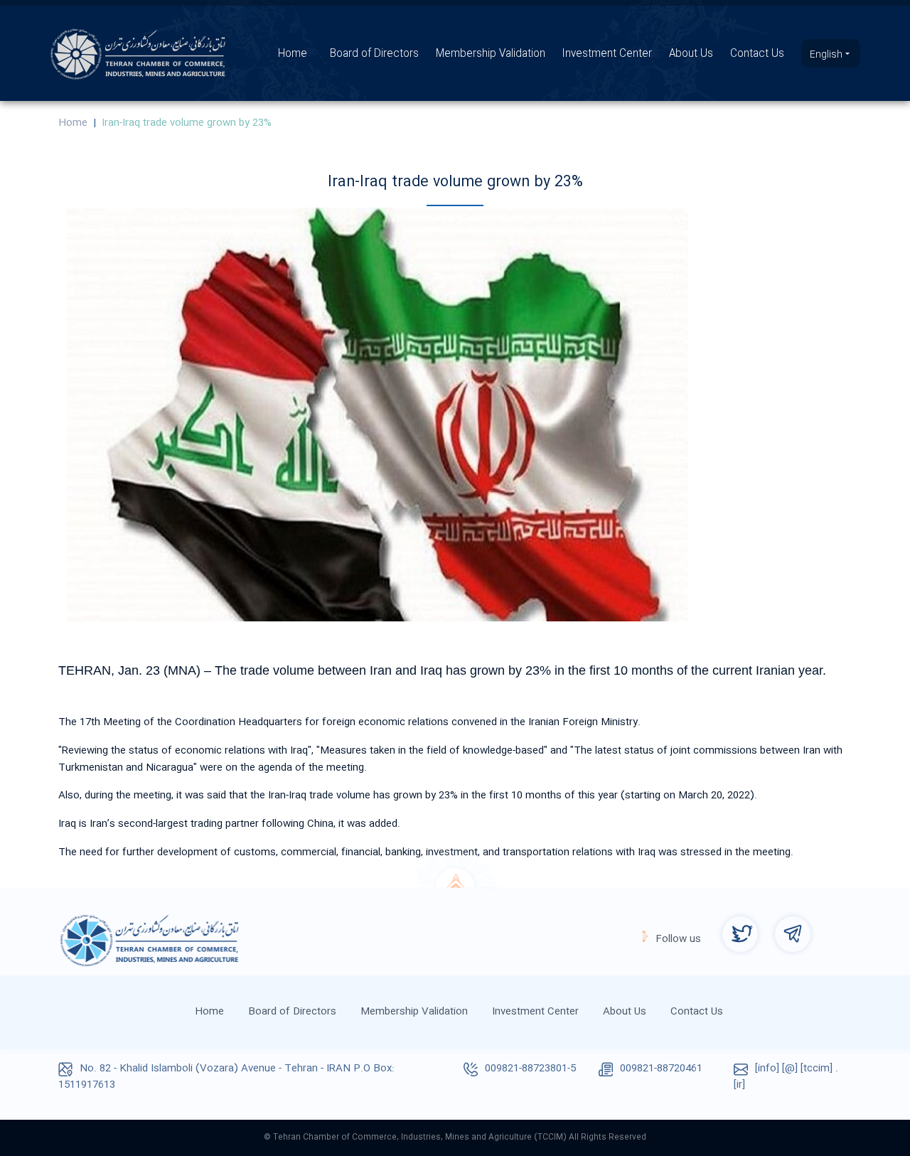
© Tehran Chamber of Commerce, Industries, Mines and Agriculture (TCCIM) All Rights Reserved (455, 1137)
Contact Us (757, 54)
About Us (691, 54)
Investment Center (607, 54)
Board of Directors (374, 54)
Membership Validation (490, 54)
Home (292, 54)
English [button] (827, 55)
